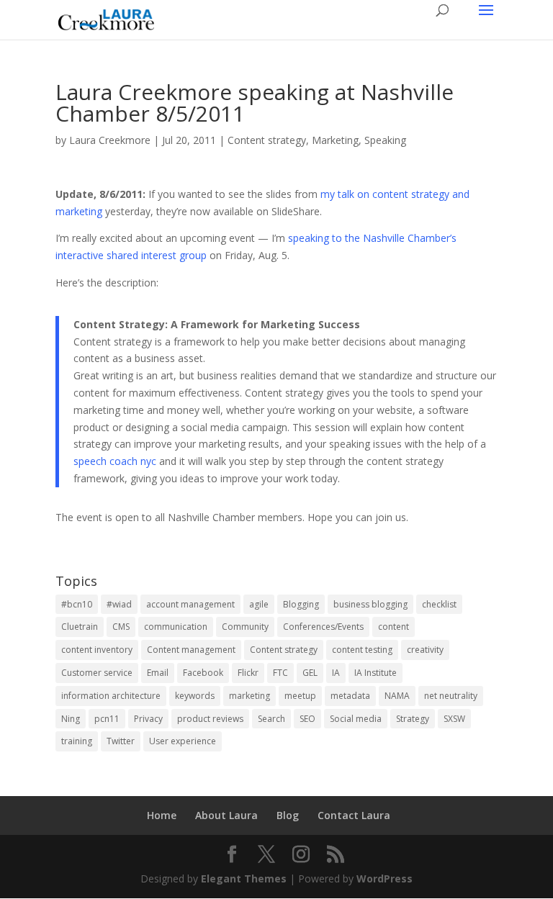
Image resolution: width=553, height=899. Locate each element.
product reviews (210, 719)
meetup (300, 696)
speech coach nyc (114, 461)
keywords (195, 696)
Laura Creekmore (109, 140)
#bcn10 (76, 604)
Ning (70, 719)
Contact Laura (354, 815)
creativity (425, 649)
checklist (439, 604)
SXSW (454, 719)
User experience (182, 741)
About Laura (226, 815)
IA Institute (375, 673)
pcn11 (107, 719)
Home (161, 815)
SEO (307, 719)
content (393, 626)
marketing (249, 696)
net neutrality (450, 696)
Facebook (203, 673)
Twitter (121, 741)
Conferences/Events (323, 626)
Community (245, 626)
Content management (191, 649)
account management (190, 604)
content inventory (96, 649)
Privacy (148, 719)
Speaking (385, 140)
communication (175, 626)
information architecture (111, 696)
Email (157, 673)
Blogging (301, 604)
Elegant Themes (244, 878)
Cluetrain (79, 626)
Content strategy (267, 140)
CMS (121, 626)
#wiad (119, 604)
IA (336, 673)
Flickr (248, 673)
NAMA (397, 696)
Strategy (412, 719)
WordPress (384, 878)
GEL (310, 673)
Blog (287, 815)
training (76, 741)
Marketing (335, 140)
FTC (280, 673)
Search (271, 719)
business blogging (370, 604)
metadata (350, 696)
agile (259, 604)
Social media (356, 719)
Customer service (96, 673)
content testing (362, 649)
